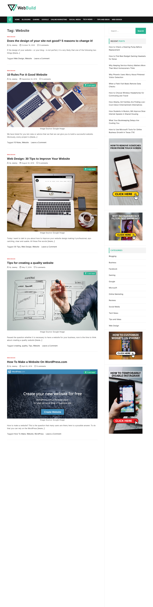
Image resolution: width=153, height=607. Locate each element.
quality (25, 345)
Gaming (36, 19)
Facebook (113, 269)
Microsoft (113, 288)
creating (17, 345)
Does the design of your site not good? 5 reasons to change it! (50, 40)
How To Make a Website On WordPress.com (37, 362)
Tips (30, 345)
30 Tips (17, 247)
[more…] (16, 53)
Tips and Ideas (103, 19)
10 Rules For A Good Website (27, 74)
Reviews (112, 300)
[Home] (10, 19)
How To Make (20, 434)
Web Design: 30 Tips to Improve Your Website (38, 158)
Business (112, 262)
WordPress (39, 434)
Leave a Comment (42, 58)
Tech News (87, 19)
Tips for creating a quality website (30, 263)
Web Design (117, 19)
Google (45, 19)
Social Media (75, 19)
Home (17, 19)
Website (28, 58)
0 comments (44, 45)
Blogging (26, 19)
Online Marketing (59, 19)
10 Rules (17, 142)
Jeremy (14, 45)
